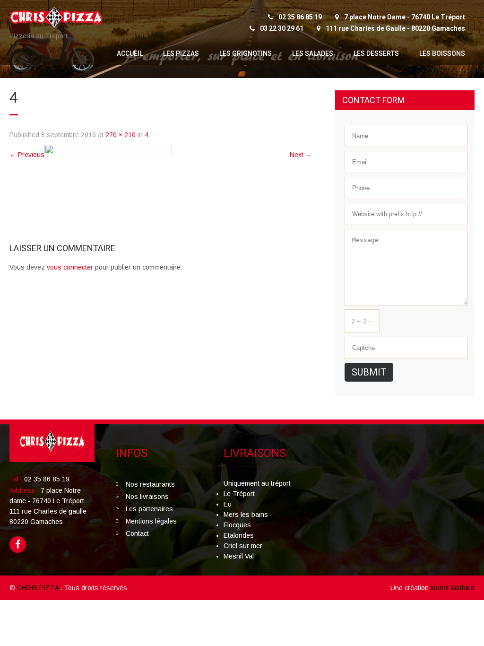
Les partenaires (149, 509)
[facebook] (17, 544)
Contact (137, 533)
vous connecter (70, 267)
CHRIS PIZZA (38, 588)
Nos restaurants (150, 484)
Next (301, 154)
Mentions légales (151, 521)
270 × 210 (120, 135)
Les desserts (376, 53)
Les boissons (442, 53)
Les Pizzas (181, 53)
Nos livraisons (147, 496)
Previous (26, 154)
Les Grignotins (245, 53)
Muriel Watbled (453, 588)
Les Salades (312, 53)
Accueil (130, 53)
